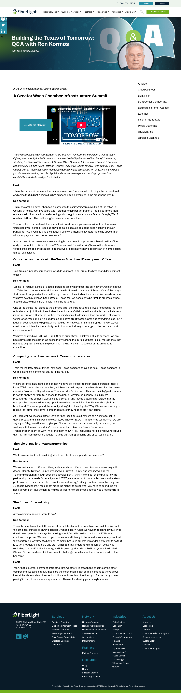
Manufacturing (119, 652)
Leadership (148, 626)
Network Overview (90, 622)
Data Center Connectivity (152, 101)
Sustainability (149, 641)
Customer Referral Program (156, 633)
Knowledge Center (91, 676)
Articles (142, 83)
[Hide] (1, 37)
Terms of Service (135, 686)
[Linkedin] (3, 31)
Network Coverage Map (93, 626)
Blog (84, 665)
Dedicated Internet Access (153, 108)
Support (162, 3)
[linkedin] (18, 636)
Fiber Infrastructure (149, 119)
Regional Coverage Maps (94, 630)
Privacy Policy (57, 686)
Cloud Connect (146, 89)
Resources (101, 12)
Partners (88, 12)
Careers (146, 3)
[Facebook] (3, 19)
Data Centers (88, 641)
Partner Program (90, 653)
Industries (116, 12)
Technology (118, 659)
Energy (115, 630)
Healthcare (117, 644)
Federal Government (122, 637)
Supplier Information (152, 637)
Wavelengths (145, 131)
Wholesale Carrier (120, 663)
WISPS (115, 667)
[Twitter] (3, 25)
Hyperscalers (118, 648)
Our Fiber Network (70, 12)
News (85, 669)
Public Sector (118, 656)
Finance (116, 641)
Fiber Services (50, 12)
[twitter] (25, 636)
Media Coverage (147, 125)
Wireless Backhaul (149, 138)
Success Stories (90, 673)
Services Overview (61, 622)
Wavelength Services (62, 633)
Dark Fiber (144, 95)
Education (117, 626)
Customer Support (151, 648)
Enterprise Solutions (122, 633)
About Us (130, 12)
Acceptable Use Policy (70, 686)
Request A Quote (158, 12)
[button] (142, 12)
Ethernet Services (60, 630)
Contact (146, 644)
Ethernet (143, 113)
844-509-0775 (127, 3)
